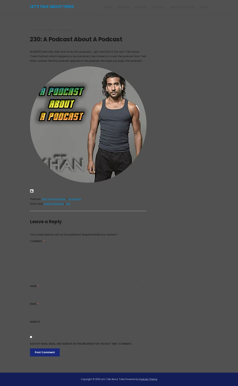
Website (35, 321)
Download (74, 199)
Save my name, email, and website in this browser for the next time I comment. (81, 343)
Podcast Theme (148, 379)
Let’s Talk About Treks (52, 6)
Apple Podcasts (54, 204)
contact (158, 7)
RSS (68, 204)
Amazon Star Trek (182, 7)
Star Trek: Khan (65, 29)
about (108, 7)
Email (34, 304)
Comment (37, 241)
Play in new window (54, 199)
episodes (124, 7)
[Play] (32, 193)
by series (141, 7)
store (204, 7)
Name (34, 286)
